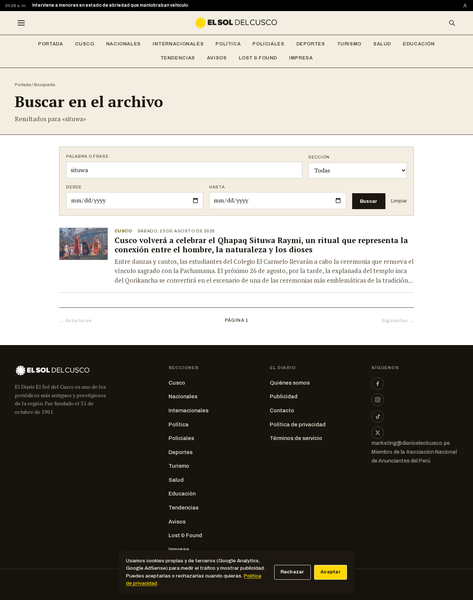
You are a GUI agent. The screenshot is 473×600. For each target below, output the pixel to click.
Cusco (84, 44)
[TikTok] (377, 416)
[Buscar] (452, 23)
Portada (50, 44)
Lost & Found (258, 58)
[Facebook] (377, 383)
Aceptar (330, 572)
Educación (419, 44)
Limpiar (399, 201)
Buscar (368, 201)
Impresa (301, 58)
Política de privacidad (298, 424)
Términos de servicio (296, 438)
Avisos (217, 58)
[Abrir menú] (21, 23)
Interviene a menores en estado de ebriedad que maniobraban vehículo (110, 5)
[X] (377, 432)
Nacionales (123, 44)
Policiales (268, 44)
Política (228, 44)
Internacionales (178, 44)
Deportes (310, 44)
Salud (382, 44)
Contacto (282, 410)
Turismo (349, 44)
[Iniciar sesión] (465, 5)
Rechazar (292, 572)
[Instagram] (377, 399)
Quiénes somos (290, 383)
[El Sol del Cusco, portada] (236, 23)
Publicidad (283, 396)
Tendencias (177, 58)
